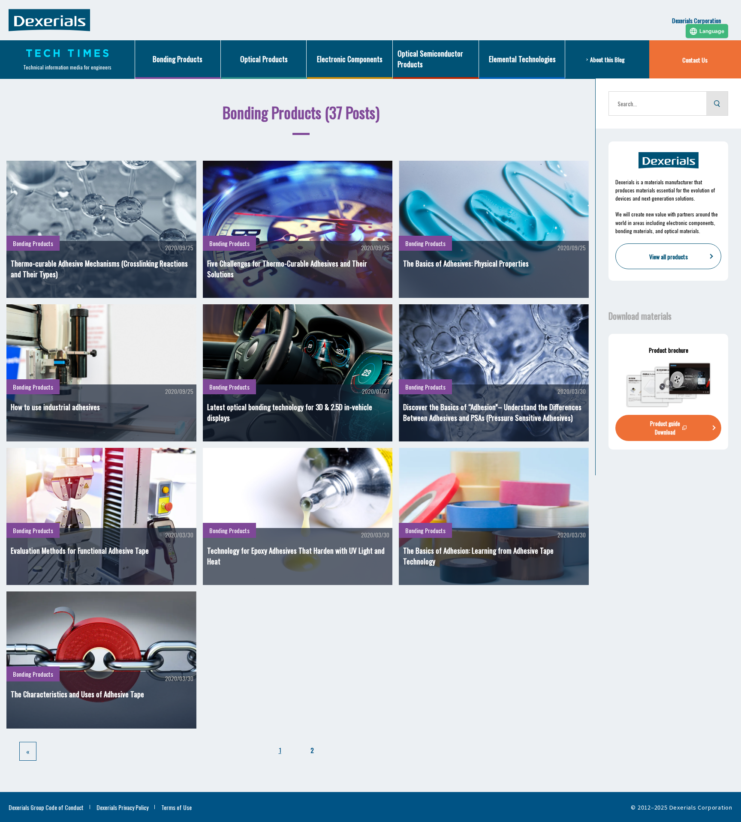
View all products (668, 256)
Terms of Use (176, 807)
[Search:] (657, 103)
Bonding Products (177, 59)
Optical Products (264, 59)
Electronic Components (350, 59)
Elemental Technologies (522, 59)
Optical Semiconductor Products (430, 58)
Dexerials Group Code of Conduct (46, 807)
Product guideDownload (665, 427)
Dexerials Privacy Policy (122, 807)
